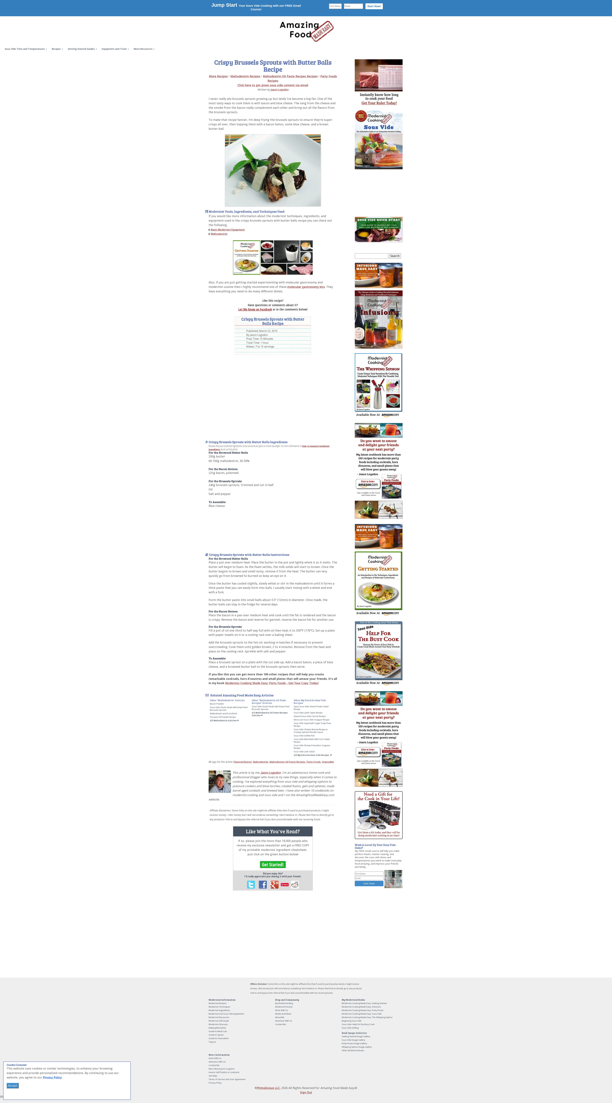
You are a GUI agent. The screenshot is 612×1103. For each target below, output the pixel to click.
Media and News (283, 1013)
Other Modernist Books (353, 1050)
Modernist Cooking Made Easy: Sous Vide (362, 1013)
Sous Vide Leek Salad (304, 751)
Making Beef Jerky (217, 1027)
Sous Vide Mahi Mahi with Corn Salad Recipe (312, 740)
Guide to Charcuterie (219, 1038)
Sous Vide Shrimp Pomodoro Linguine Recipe (312, 746)
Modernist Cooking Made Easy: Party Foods (362, 1010)
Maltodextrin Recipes (245, 76)
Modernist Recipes (218, 1003)
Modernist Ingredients (219, 1010)
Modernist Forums (284, 1006)
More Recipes (218, 76)
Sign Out (306, 1092)
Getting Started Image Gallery (356, 1036)
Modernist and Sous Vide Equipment (226, 1013)
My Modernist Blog (284, 1003)
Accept (12, 1085)
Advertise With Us (283, 1020)
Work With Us (281, 1010)
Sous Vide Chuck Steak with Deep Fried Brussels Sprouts (229, 708)
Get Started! (273, 865)
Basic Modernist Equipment (228, 229)
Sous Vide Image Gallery (353, 1039)
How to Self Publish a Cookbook (224, 1072)
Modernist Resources (219, 1017)
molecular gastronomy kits (306, 287)
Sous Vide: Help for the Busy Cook (358, 1024)
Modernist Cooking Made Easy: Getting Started (364, 1003)
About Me (279, 1017)
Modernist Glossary (218, 1024)
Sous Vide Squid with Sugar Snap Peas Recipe (312, 724)
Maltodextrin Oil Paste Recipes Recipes (290, 76)
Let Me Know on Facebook (255, 309)
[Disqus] (273, 936)
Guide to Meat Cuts (218, 1031)
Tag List (212, 1041)
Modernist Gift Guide (219, 1020)
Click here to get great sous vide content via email (272, 85)
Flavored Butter (242, 761)
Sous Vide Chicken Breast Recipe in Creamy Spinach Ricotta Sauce (311, 731)
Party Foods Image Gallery (354, 1043)
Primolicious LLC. (268, 1088)
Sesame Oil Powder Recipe (223, 717)
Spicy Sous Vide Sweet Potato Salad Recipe (311, 708)
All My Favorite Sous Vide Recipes (311, 755)
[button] (25, 49)
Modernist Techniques (219, 1006)
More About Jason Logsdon (222, 1068)
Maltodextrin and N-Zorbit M (223, 713)
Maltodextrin (219, 234)
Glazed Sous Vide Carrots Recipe (310, 716)
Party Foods (314, 761)
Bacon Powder (217, 703)
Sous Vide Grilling (350, 1027)
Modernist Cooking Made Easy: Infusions (361, 1006)
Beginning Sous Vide (351, 1020)
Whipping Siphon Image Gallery (357, 1046)
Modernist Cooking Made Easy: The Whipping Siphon (367, 1017)
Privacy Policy (215, 1082)
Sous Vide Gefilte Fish (304, 735)
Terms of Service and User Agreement (227, 1079)
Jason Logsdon (279, 89)
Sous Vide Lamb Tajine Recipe (308, 712)
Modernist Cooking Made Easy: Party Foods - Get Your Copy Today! (272, 683)
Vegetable (328, 761)
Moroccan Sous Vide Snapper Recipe (311, 719)
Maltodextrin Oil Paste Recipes (287, 761)
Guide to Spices (216, 1034)
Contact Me (280, 1024)
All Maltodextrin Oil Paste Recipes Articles (270, 714)
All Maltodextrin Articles (223, 720)
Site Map (213, 1075)
